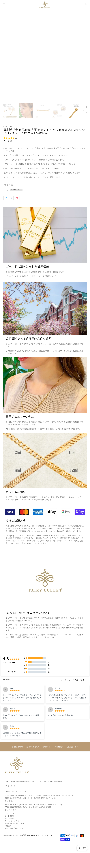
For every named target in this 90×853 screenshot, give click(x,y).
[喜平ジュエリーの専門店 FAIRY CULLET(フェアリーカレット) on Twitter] (6, 787)
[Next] (60, 100)
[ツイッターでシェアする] (5, 198)
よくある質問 (9, 816)
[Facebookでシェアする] (11, 198)
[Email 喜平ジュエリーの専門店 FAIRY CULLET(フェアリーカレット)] (14, 787)
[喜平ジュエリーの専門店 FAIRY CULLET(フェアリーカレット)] (45, 4)
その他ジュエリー (16, 190)
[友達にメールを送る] (23, 198)
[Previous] (30, 100)
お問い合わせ (9, 818)
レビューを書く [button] (11, 672)
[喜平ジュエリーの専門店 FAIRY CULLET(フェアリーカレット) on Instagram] (11, 787)
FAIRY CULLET (9, 126)
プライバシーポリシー (13, 821)
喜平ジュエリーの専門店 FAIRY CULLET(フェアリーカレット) (30, 835)
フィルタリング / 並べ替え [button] (72, 680)
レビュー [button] (5, 680)
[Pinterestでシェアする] (17, 198)
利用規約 (8, 826)
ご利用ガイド (9, 814)
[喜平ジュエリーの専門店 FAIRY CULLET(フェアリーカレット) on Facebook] (8, 787)
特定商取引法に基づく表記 (14, 823)
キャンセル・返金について (14, 828)
